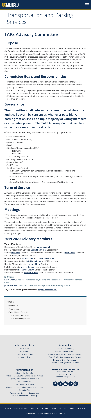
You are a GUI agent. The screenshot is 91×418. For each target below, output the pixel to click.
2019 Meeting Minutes (21, 318)
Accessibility (30, 413)
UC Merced (24, 348)
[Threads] (75, 383)
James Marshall (43, 247)
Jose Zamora (27, 258)
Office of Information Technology (24, 396)
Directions (34, 408)
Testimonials (14, 309)
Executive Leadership (24, 354)
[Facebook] (55, 384)
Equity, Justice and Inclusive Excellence (24, 379)
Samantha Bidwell (45, 258)
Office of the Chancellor (24, 373)
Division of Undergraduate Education (65, 363)
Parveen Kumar (31, 272)
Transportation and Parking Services (40, 19)
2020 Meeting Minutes (21, 315)
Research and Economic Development (24, 393)
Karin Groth (9, 279)
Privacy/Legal (56, 408)
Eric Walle (15, 252)
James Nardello (11, 285)
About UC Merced (20, 408)
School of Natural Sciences (65, 351)
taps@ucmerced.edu (47, 289)
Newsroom (24, 351)
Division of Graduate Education (65, 360)
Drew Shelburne (38, 250)
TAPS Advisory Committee (19, 312)
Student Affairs (24, 390)
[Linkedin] (65, 384)
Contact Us (13, 306)
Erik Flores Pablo (33, 261)
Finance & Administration (24, 384)
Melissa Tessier (28, 267)
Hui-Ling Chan (33, 264)
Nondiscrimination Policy (47, 413)
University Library (24, 357)
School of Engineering (65, 348)
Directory (44, 408)
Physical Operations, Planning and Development (24, 387)
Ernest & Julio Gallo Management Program (65, 357)
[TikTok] (70, 383)
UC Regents (81, 408)
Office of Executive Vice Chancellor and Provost (24, 376)
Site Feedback (69, 408)
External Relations (24, 381)
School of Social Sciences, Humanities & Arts (65, 354)
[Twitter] (60, 383)
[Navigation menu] (86, 5)
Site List (62, 413)
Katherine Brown (26, 269)
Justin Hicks (69, 252)
